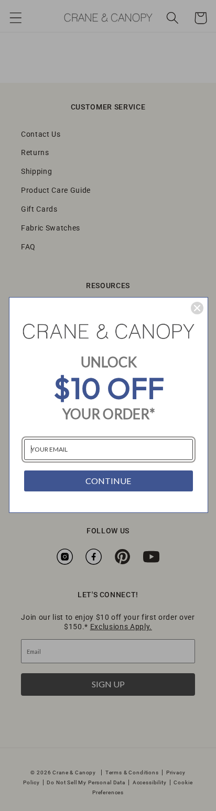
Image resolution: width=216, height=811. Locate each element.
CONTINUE (108, 481)
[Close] (197, 308)
